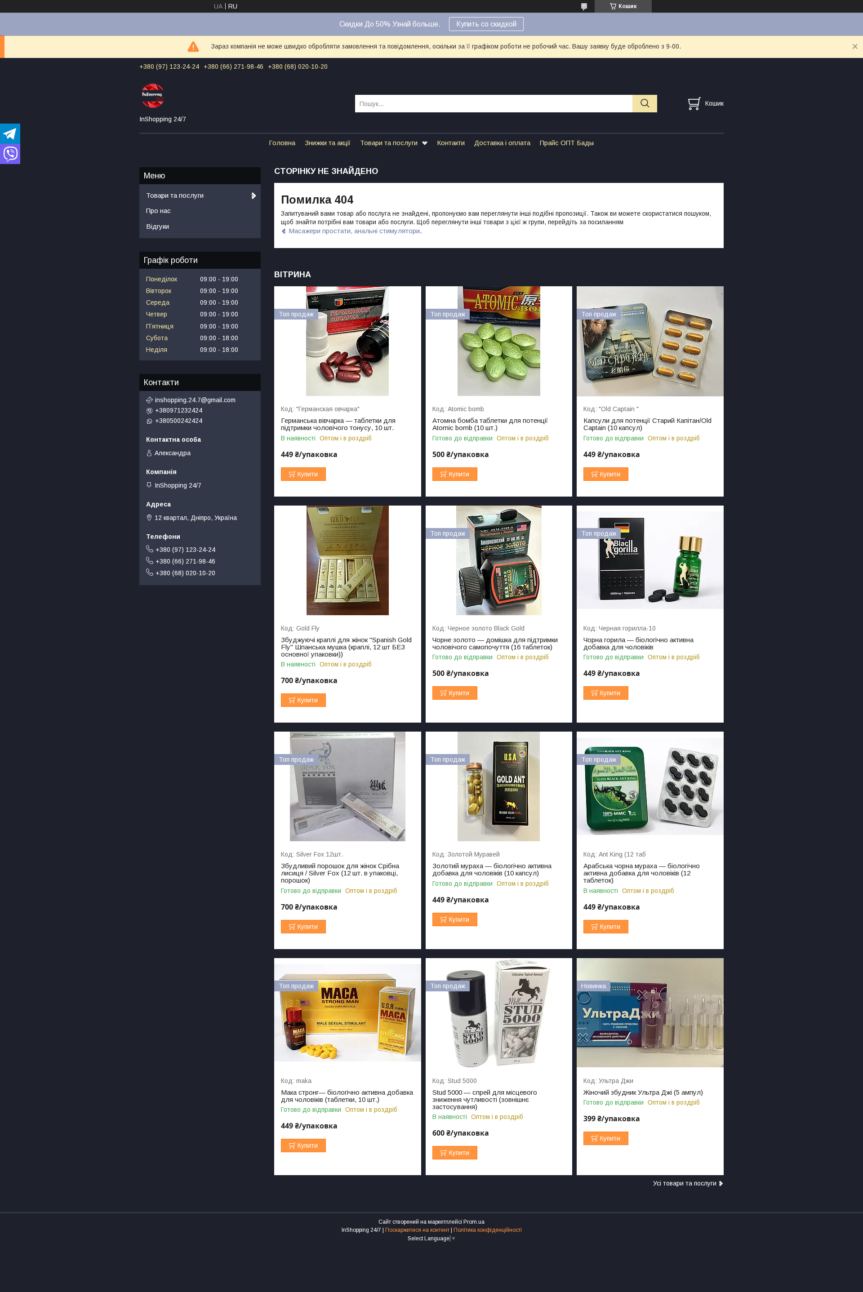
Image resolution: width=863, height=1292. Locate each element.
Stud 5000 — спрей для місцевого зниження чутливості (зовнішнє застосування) (484, 1099)
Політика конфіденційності (488, 1230)
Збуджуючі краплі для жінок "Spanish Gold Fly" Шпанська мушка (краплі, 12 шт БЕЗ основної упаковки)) (346, 647)
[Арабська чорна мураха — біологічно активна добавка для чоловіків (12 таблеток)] (650, 787)
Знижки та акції (328, 143)
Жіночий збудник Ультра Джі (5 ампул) (643, 1092)
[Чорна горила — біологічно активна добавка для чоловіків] (650, 561)
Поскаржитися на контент (417, 1230)
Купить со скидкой (486, 24)
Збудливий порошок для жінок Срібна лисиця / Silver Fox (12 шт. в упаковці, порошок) (340, 873)
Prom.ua (474, 1222)
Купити (308, 474)
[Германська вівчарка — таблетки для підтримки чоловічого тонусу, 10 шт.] (347, 341)
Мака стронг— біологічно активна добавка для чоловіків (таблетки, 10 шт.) (347, 1096)
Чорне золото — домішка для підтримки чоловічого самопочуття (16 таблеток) (495, 643)
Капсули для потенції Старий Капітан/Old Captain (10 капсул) (647, 424)
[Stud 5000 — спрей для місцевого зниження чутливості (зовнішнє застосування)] (499, 1013)
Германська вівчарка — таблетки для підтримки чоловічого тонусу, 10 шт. (338, 424)
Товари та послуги (389, 143)
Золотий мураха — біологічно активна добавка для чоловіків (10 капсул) (492, 869)
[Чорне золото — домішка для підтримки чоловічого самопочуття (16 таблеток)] (499, 561)
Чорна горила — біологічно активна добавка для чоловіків (638, 643)
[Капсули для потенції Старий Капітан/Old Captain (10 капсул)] (650, 341)
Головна (282, 143)
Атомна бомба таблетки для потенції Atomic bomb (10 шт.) (490, 424)
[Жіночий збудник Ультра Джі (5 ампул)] (650, 1013)
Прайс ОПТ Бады (567, 143)
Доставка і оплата (502, 143)
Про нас (158, 210)
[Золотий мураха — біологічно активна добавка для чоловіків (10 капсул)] (499, 787)
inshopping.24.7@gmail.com (195, 400)
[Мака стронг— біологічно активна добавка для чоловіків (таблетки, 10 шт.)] (347, 1013)
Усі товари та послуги (684, 1183)
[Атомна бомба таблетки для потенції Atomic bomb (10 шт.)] (499, 341)
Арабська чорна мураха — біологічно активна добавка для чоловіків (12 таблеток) (641, 873)
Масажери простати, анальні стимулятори (354, 231)
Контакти (451, 143)
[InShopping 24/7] (241, 95)
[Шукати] (644, 103)
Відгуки (157, 226)
